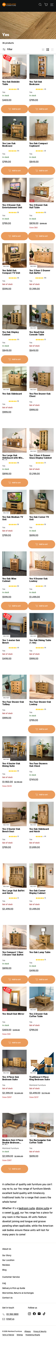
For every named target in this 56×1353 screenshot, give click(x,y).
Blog (4, 1269)
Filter (9, 49)
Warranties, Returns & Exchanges (18, 1293)
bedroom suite (27, 1208)
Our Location (8, 1260)
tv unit (15, 1212)
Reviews (6, 1264)
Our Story (6, 1255)
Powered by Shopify (33, 1335)
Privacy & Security (39, 1331)
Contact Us (7, 1297)
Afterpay (27, 1331)
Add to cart (16, 110)
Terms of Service (8, 1335)
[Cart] (46, 4)
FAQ (4, 1283)
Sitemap (20, 1335)
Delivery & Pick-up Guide (13, 1288)
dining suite (42, 1208)
